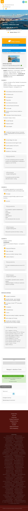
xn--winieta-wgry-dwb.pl (14, 503)
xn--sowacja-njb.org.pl (7, 500)
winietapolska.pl (9, 489)
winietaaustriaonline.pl (18, 482)
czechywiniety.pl (8, 444)
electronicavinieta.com (17, 448)
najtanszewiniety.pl (19, 458)
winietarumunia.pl (18, 489)
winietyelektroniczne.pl (9, 496)
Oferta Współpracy (14, 428)
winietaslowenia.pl (9, 492)
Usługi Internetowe (14, 426)
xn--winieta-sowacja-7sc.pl (20, 501)
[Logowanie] (6, 9)
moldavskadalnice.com (19, 456)
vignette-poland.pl (10, 473)
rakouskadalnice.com (19, 460)
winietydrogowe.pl (21, 495)
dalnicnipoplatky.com (18, 444)
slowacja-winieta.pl (19, 464)
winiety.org (12, 495)
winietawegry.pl (18, 493)
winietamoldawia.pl (9, 488)
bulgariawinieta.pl (19, 438)
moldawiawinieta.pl (9, 458)
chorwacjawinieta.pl (17, 441)
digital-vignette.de (19, 445)
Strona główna (8, 30)
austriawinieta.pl (18, 436)
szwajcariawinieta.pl (19, 467)
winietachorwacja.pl (9, 485)
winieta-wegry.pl (6, 481)
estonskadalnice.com (8, 451)
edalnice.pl (8, 448)
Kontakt (14, 424)
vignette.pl (13, 474)
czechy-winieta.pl (10, 442)
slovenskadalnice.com (19, 463)
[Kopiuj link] (21, 65)
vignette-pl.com (18, 471)
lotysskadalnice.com (18, 455)
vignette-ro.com (19, 473)
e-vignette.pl (7, 447)
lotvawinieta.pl (22, 453)
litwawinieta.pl (22, 452)
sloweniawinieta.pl (19, 466)
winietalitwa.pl (14, 486)
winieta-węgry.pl (15, 481)
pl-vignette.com (19, 459)
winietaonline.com (19, 488)
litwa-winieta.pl (14, 452)
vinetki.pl (8, 475)
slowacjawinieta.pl (9, 466)
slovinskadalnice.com (9, 464)
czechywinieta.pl (18, 442)
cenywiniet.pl (9, 441)
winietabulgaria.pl (20, 484)
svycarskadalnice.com (9, 467)
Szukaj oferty (14, 413)
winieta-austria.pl (9, 478)
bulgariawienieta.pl (9, 438)
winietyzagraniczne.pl (18, 497)
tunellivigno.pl (19, 469)
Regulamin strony (14, 421)
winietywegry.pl (8, 497)
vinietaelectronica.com (17, 475)
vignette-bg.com (18, 470)
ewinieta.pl (16, 451)
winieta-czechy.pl (18, 478)
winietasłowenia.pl (10, 493)
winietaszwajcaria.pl (18, 492)
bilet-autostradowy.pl (8, 437)
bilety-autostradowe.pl (19, 437)
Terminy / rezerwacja (15, 41)
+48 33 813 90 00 (9, 5)
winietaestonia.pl (6, 486)
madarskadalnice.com (8, 456)
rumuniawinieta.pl (8, 462)
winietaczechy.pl (19, 485)
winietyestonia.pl (20, 496)
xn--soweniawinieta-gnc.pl (19, 500)
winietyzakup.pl (9, 499)
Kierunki (14, 415)
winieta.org (22, 481)
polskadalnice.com (8, 460)
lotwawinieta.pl (8, 455)
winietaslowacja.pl (19, 490)
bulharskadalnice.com (10, 440)
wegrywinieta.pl (19, 477)
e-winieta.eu (14, 447)
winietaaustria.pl (8, 482)
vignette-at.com (9, 470)
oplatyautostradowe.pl (10, 459)
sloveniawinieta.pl (8, 463)
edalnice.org (21, 447)
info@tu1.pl (7, 7)
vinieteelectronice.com (10, 477)
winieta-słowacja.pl (18, 480)
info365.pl (22, 451)
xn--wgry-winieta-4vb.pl (7, 501)
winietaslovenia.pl (9, 490)
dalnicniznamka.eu (9, 445)
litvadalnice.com (6, 452)
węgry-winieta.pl (18, 499)
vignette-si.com (6, 474)
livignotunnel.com (14, 453)
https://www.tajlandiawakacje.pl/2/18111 (11, 65)
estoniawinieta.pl (20, 449)
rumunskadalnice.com (19, 462)
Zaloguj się (14, 422)
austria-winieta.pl (10, 436)
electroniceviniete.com (9, 449)
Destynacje (14, 417)
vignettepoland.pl (21, 474)
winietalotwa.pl (22, 486)
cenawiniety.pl (19, 440)
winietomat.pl (6, 495)
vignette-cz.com (9, 471)
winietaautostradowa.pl (9, 484)
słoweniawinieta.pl (10, 469)
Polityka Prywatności (14, 419)
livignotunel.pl (5, 453)
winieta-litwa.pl (9, 480)
